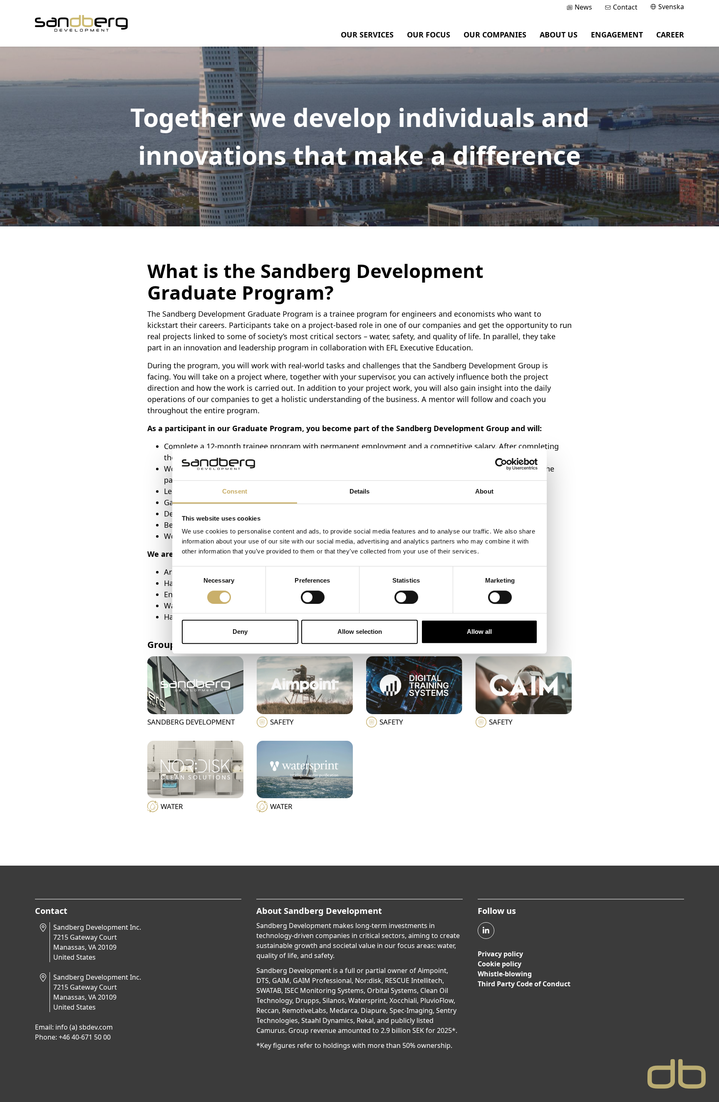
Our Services (367, 35)
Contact (625, 7)
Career (670, 35)
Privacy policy (500, 953)
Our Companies (495, 35)
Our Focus (428, 35)
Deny (240, 631)
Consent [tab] (234, 491)
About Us (559, 35)
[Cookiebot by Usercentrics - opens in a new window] (501, 464)
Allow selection (359, 631)
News (583, 7)
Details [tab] (360, 491)
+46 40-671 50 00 (85, 1037)
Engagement (617, 35)
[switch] (313, 597)
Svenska (671, 6)
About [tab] (484, 491)
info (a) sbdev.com (84, 1027)
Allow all (479, 631)
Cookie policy (499, 963)
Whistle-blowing (505, 973)
